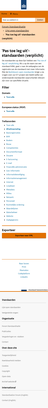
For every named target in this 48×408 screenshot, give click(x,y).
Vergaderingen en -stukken (13, 336)
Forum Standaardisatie (13, 26)
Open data (6, 376)
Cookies (5, 366)
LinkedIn (24, 277)
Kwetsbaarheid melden (11, 360)
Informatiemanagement (16, 178)
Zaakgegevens (12, 220)
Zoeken (40, 20)
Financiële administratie (16, 167)
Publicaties (6, 331)
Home (4, 13)
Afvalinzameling (13, 129)
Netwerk (10, 197)
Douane (9, 155)
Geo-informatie (13, 170)
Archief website (8, 381)
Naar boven (24, 263)
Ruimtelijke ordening (15, 204)
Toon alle (10, 97)
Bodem (9, 140)
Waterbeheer (11, 212)
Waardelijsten (12, 208)
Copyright (6, 371)
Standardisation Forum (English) (15, 395)
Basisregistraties (13, 132)
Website (9, 216)
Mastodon (24, 270)
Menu (15, 14)
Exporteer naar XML (24, 235)
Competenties (12, 148)
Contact (5, 342)
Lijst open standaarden (17, 30)
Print (24, 267)
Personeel (10, 201)
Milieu (9, 193)
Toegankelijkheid (9, 355)
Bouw (8, 144)
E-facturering (11, 159)
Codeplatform (24, 273)
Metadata (10, 189)
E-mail (9, 163)
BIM (8, 136)
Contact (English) (9, 400)
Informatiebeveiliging (15, 174)
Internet (9, 182)
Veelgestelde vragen (10, 313)
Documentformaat (14, 152)
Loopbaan (10, 186)
